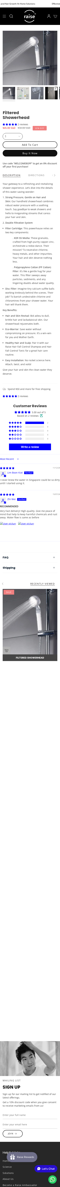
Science (7, 1166)
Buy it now (30, 153)
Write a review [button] (30, 447)
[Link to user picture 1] (8, 530)
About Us (8, 1179)
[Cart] (55, 16)
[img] (7, 468)
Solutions (8, 1173)
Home (6, 1160)
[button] (11, 16)
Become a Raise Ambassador (20, 1185)
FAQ (5, 557)
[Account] (48, 16)
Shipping (9, 568)
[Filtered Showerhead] (30, 621)
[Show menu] (4, 16)
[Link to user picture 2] (26, 530)
